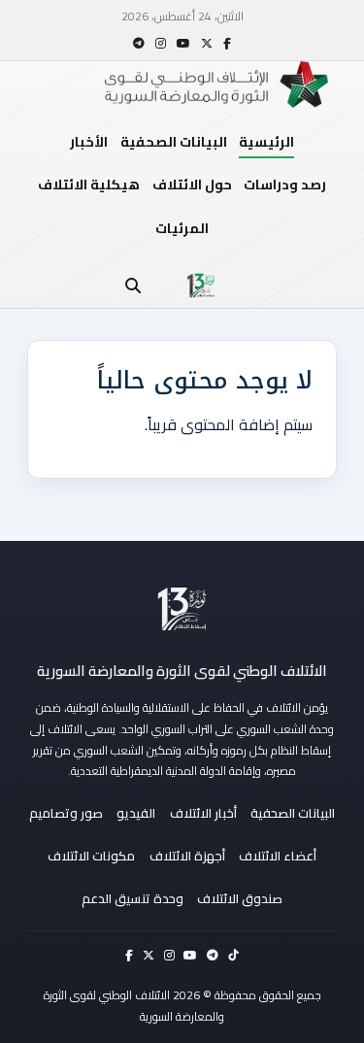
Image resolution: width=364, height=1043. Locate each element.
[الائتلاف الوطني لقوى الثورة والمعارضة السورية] (182, 609)
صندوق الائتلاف (239, 898)
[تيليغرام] (139, 43)
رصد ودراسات (285, 184)
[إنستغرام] (160, 43)
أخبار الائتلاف (203, 812)
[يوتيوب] (183, 43)
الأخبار (89, 141)
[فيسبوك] (227, 43)
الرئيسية (266, 141)
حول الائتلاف (192, 184)
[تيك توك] (233, 955)
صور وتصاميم (66, 812)
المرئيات (182, 228)
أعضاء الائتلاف (277, 855)
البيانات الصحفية (173, 141)
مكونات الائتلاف (91, 855)
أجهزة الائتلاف (187, 855)
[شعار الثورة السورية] (201, 285)
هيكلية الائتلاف (89, 184)
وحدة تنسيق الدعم (132, 898)
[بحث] (133, 285)
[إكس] (207, 43)
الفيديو (135, 812)
